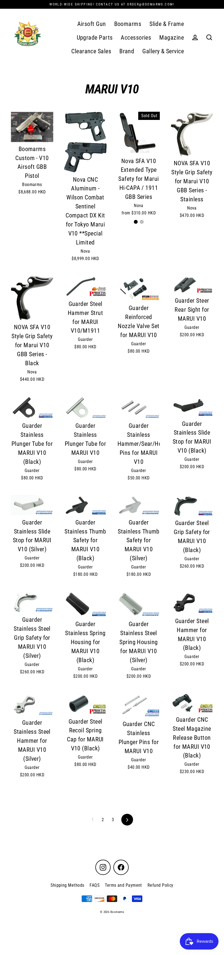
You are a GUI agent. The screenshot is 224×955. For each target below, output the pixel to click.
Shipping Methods (67, 885)
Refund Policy (160, 885)
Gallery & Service (163, 51)
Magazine (171, 37)
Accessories (136, 37)
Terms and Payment (123, 885)
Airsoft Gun (91, 23)
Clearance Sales (91, 51)
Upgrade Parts (95, 37)
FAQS (94, 885)
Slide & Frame (166, 23)
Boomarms (128, 23)
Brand (126, 51)
